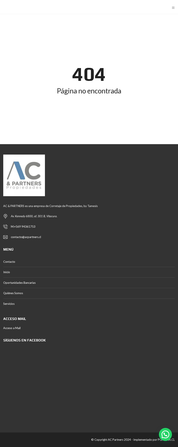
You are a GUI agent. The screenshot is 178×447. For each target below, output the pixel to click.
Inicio (6, 272)
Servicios (9, 303)
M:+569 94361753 (23, 226)
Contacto (9, 261)
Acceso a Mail (12, 328)
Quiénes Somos (13, 293)
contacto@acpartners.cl (26, 237)
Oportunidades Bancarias (19, 282)
